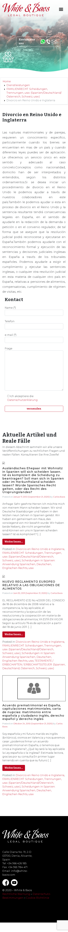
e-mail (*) (10, 334)
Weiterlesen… (13, 541)
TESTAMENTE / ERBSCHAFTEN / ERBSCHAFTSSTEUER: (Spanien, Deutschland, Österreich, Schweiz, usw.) (33, 664)
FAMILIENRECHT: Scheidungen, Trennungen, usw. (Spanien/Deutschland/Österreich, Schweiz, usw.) (34, 92)
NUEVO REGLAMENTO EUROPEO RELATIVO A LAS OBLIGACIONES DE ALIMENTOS (31, 585)
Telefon (10, 321)
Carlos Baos (59, 496)
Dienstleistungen (18, 85)
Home (7, 81)
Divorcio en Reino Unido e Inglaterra (40, 549)
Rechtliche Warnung (16, 894)
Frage (8, 348)
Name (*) (10, 307)
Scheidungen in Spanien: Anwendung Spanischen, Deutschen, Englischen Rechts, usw (28, 564)
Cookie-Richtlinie (37, 897)
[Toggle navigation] (61, 9)
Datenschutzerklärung (22, 399)
